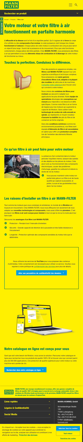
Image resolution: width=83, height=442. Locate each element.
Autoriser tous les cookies (68, 428)
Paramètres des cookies (68, 438)
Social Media (10, 414)
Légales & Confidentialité (16, 407)
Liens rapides (11, 401)
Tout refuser (68, 433)
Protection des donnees (28, 434)
